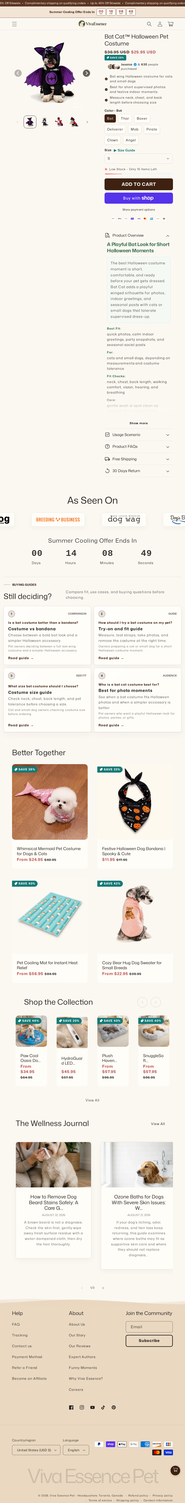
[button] (14, 24)
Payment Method (27, 1356)
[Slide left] (18, 73)
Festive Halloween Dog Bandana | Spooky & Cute (133, 851)
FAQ (16, 1324)
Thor (125, 118)
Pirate (151, 129)
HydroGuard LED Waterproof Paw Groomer (72, 1061)
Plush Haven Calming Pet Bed (110, 1058)
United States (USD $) (34, 1450)
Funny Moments (83, 1367)
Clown (112, 140)
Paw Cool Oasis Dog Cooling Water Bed (30, 1058)
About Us (77, 1324)
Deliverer (115, 129)
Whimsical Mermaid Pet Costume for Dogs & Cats (49, 851)
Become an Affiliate (29, 1378)
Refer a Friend (24, 1367)
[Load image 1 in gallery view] (30, 122)
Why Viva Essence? (86, 1378)
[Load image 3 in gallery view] (59, 122)
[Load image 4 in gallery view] (74, 122)
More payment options (139, 210)
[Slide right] (86, 73)
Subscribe (149, 1340)
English (73, 1450)
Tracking (20, 1335)
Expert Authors (82, 1356)
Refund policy (138, 1495)
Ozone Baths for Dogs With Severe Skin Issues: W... (139, 1202)
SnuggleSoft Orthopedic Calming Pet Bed (154, 1058)
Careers (76, 1389)
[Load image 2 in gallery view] (45, 122)
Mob (135, 129)
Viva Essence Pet (62, 1495)
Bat (110, 118)
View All (92, 1100)
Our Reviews (80, 1346)
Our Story (77, 1335)
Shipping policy (127, 1500)
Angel (131, 140)
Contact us (22, 1346)
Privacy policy (163, 1495)
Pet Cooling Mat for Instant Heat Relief (47, 965)
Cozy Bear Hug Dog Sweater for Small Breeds (132, 965)
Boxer (142, 118)
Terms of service (100, 1500)
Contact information (158, 1500)
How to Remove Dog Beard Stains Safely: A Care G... (53, 1202)
